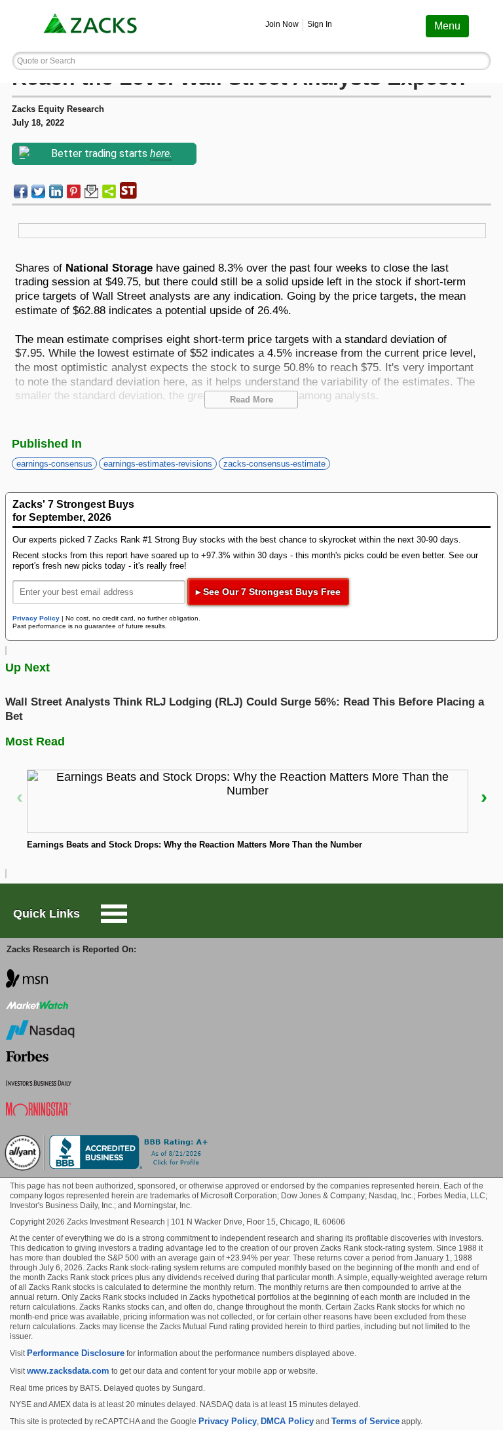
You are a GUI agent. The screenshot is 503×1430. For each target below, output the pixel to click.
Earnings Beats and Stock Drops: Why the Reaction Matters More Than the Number (194, 844)
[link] (91, 25)
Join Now (282, 24)
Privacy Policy (36, 618)
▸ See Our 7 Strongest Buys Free (268, 591)
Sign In (319, 24)
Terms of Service (365, 1421)
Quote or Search (46, 60)
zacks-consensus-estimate (274, 464)
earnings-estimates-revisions (157, 464)
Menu (447, 25)
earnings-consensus (54, 464)
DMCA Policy (287, 1421)
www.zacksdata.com (68, 1371)
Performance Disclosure (75, 1353)
